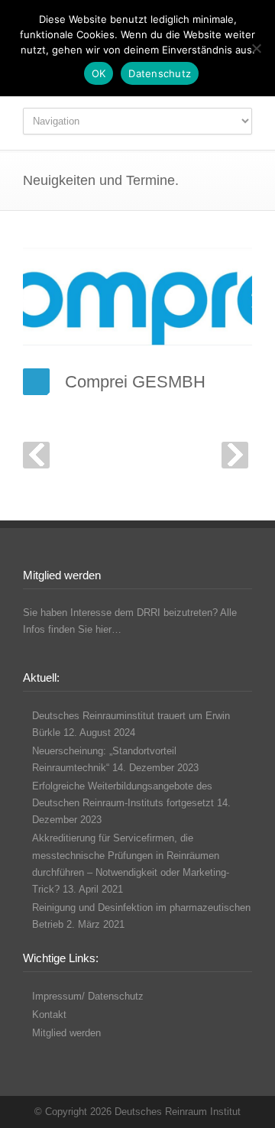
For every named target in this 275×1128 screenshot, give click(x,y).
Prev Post (36, 455)
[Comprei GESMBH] (137, 297)
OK (99, 73)
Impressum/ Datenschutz (88, 996)
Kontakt (49, 1014)
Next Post (235, 455)
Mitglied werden (66, 1033)
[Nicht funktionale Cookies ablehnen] (256, 48)
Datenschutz (159, 73)
